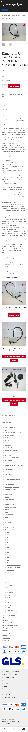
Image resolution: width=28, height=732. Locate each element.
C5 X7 (8, 597)
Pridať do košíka (14, 86)
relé (6, 492)
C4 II (8, 590)
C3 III (8, 582)
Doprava (6, 680)
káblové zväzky (9, 452)
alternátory (8, 425)
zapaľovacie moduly (10, 615)
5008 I (8, 557)
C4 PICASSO (10, 592)
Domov (5, 15)
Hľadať (14, 729)
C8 (7, 600)
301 (8, 542)
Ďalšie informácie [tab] (6, 110)
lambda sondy (8, 460)
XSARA (8, 607)
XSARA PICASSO (11, 610)
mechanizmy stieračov (10, 463)
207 (8, 537)
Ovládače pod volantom (11, 482)
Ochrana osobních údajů (10, 674)
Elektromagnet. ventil (10, 442)
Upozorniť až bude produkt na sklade (14, 356)
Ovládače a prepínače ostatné (12, 477)
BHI (6, 430)
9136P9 (13, 98)
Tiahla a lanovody (7, 640)
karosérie (5, 620)
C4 (7, 587)
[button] (24, 25)
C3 (3, 17)
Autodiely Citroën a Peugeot (11, 671)
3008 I (8, 540)
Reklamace (7, 694)
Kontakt (6, 683)
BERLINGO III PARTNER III (13, 567)
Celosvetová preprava (9, 677)
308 (8, 547)
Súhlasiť (4, 9)
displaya (7, 437)
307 (8, 545)
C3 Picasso (9, 585)
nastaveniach (4, 7)
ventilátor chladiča (10, 524)
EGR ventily (8, 440)
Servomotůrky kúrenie (10, 507)
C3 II (8, 580)
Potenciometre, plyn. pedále (12, 487)
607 (8, 560)
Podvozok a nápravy (8, 635)
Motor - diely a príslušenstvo (10, 625)
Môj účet (4, 729)
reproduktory (8, 494)
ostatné (7, 472)
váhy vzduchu (8, 522)
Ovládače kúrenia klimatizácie (12, 479)
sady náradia (6, 638)
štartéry (7, 517)
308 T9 (8, 550)
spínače (7, 512)
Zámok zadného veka (12, 612)
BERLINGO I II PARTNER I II (14, 565)
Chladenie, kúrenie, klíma (9, 420)
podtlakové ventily (10, 484)
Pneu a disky (6, 633)
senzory (7, 502)
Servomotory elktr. (9, 504)
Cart (22, 728)
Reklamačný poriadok (9, 697)
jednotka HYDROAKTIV (11, 450)
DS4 (8, 602)
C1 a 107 (9, 572)
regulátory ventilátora (10, 489)
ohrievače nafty (9, 469)
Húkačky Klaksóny (10, 447)
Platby (5, 692)
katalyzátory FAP (7, 623)
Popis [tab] (3, 105)
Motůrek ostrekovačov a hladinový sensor (14, 466)
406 (8, 552)
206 (8, 535)
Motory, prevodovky (8, 628)
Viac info (14, 360)
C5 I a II (9, 595)
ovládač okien (8, 474)
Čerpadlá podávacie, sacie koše (13, 432)
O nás (5, 686)
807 (8, 562)
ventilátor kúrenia (9, 527)
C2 (7, 575)
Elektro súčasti (11, 15)
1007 (8, 532)
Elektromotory (8, 445)
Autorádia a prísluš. (10, 427)
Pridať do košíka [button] (14, 315)
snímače (7, 509)
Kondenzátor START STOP (12, 458)
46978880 (8, 98)
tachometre (8, 519)
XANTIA (9, 605)
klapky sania (8, 455)
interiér (5, 618)
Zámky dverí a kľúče (20, 15)
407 (8, 555)
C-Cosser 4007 (10, 570)
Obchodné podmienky (9, 689)
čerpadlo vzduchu (9, 435)
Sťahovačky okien (9, 514)
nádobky (5, 630)
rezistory (7, 497)
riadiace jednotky (9, 499)
